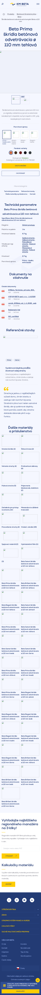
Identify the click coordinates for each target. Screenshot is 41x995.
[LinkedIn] (32, 900)
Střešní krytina (9, 909)
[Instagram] (17, 900)
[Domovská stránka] (4, 14)
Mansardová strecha (27, 249)
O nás (4, 944)
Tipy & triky (24, 952)
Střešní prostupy (28, 225)
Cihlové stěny (8, 926)
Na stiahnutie (25, 948)
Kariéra (4, 956)
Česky (22, 968)
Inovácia (24, 944)
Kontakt (32, 194)
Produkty (10, 14)
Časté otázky (6, 960)
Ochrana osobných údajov (20, 979)
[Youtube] (24, 900)
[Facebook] (9, 900)
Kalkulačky (20, 991)
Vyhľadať (9, 856)
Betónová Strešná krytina (26, 14)
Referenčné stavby (28, 191)
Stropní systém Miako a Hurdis (16, 920)
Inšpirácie (5, 952)
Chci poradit (20, 173)
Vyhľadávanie (2, 4)
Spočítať (8, 884)
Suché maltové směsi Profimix (15, 932)
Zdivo (4, 915)
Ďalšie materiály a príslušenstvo (16, 194)
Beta (19, 17)
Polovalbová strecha (26, 243)
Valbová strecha (28, 240)
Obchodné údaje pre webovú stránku (20, 976)
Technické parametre (11, 191)
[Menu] (38, 4)
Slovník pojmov (26, 956)
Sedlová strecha (28, 238)
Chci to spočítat (20, 166)
